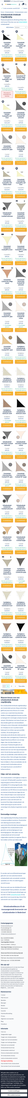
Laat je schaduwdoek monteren (9, 1058)
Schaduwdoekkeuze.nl (7, 926)
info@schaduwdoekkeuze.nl (8, 934)
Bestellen (3, 1000)
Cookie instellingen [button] (14, 1091)
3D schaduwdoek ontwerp (8, 1055)
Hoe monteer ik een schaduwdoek (10, 1063)
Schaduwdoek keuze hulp (7, 1047)
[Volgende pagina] (15, 686)
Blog (2, 1021)
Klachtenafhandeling (6, 1013)
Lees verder (11, 987)
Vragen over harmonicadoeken (9, 1039)
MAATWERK (23, 22)
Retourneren (4, 1008)
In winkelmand (7, 59)
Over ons (3, 1031)
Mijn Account (4, 997)
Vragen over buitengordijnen (8, 1042)
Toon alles (22, 686)
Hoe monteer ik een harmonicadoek (10, 1066)
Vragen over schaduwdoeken (8, 1037)
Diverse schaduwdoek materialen (10, 1053)
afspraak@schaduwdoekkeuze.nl (15, 958)
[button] (2, 4)
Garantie (3, 1010)
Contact (3, 995)
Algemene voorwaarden (7, 1018)
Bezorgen (3, 1003)
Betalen (3, 1005)
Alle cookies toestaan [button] (14, 1095)
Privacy (3, 1016)
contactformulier (16, 894)
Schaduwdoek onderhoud (8, 1050)
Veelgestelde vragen (6, 1034)
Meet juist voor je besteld (7, 1045)
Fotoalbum (4, 1024)
